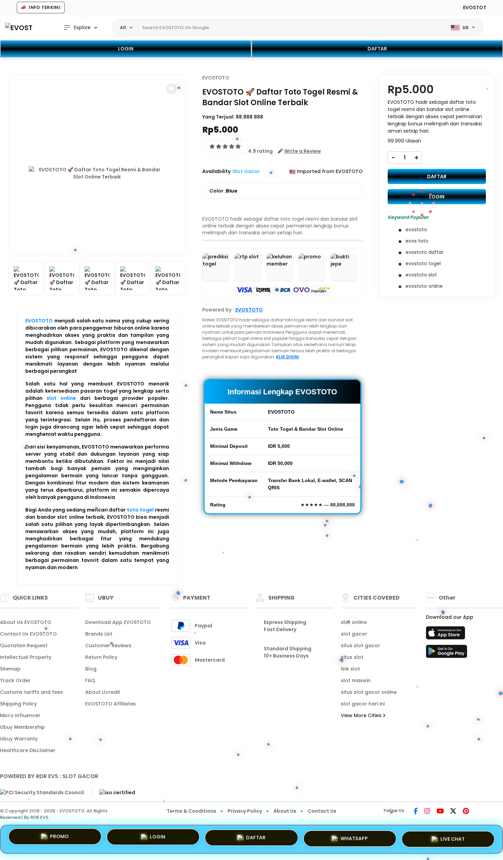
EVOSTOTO (39, 320)
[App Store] (446, 634)
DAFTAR (377, 48)
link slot (350, 668)
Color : (223, 190)
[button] (171, 88)
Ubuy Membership (22, 727)
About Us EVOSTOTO (25, 622)
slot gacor (354, 633)
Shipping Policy (18, 703)
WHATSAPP (354, 836)
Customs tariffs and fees (31, 692)
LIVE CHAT (452, 836)
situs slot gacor (360, 645)
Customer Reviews (108, 645)
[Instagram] (427, 811)
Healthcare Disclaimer (27, 750)
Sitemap (10, 668)
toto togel (140, 509)
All (123, 27)
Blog (90, 668)
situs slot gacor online (369, 692)
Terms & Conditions (191, 811)
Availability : (217, 171)
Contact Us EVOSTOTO (28, 633)
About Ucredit (102, 692)
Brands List (98, 633)
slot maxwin (356, 680)
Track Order (15, 680)
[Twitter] (453, 811)
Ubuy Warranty (19, 738)
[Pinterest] (466, 811)
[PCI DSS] (42, 792)
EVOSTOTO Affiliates (110, 703)
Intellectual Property (25, 657)
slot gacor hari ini (363, 703)
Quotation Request (24, 645)
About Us (284, 811)
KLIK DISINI (287, 357)
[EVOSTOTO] (19, 27)
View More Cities (362, 715)
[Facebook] (416, 811)
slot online (61, 398)
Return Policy (101, 657)
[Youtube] (440, 811)
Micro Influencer (20, 715)
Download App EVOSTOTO (118, 622)
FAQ (90, 680)
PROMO (59, 838)
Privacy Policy (245, 811)
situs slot (352, 657)
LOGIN (125, 48)
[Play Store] (446, 653)
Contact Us (322, 811)
